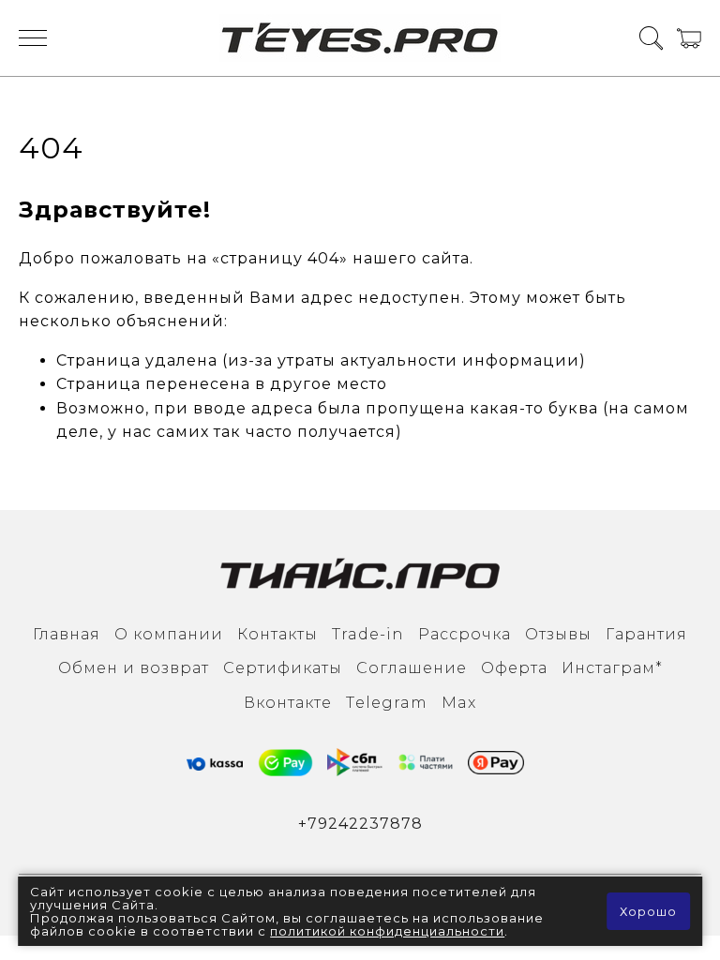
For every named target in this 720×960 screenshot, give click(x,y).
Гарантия (646, 634)
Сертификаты (282, 668)
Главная (66, 634)
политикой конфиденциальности (387, 930)
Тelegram (387, 703)
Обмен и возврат (133, 668)
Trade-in (368, 634)
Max (459, 703)
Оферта (514, 668)
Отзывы (558, 634)
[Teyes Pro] (360, 38)
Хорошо (648, 911)
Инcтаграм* (612, 668)
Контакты (277, 634)
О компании (168, 634)
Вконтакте (288, 703)
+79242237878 (360, 823)
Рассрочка (464, 634)
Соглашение (411, 668)
